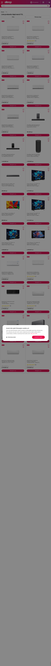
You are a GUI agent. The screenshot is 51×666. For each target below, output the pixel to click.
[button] (11, 337)
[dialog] (25, 333)
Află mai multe (33, 333)
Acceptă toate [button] (38, 337)
